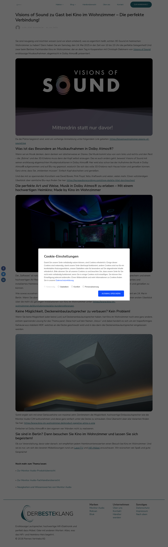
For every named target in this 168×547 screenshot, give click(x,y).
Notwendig (50, 287)
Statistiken (64, 287)
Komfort (77, 287)
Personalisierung (92, 287)
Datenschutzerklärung (65, 280)
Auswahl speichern (111, 294)
